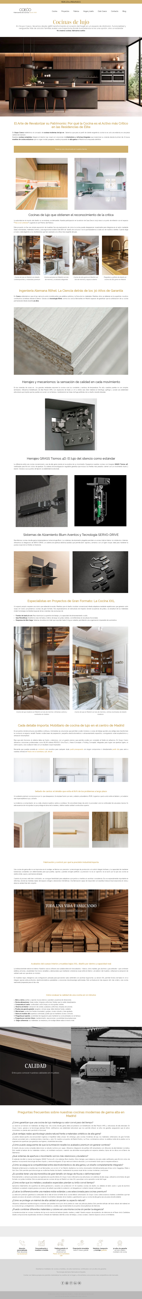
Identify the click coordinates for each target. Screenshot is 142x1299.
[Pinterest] (71, 1284)
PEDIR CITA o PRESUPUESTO (71, 2)
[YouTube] (79, 1284)
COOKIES (84, 1296)
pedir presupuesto (76, 749)
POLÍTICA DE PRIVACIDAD (62, 1296)
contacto (41, 749)
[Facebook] (63, 1284)
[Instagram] (67, 1284)
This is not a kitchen (21, 223)
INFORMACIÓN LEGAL (75, 1296)
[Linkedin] (75, 1284)
